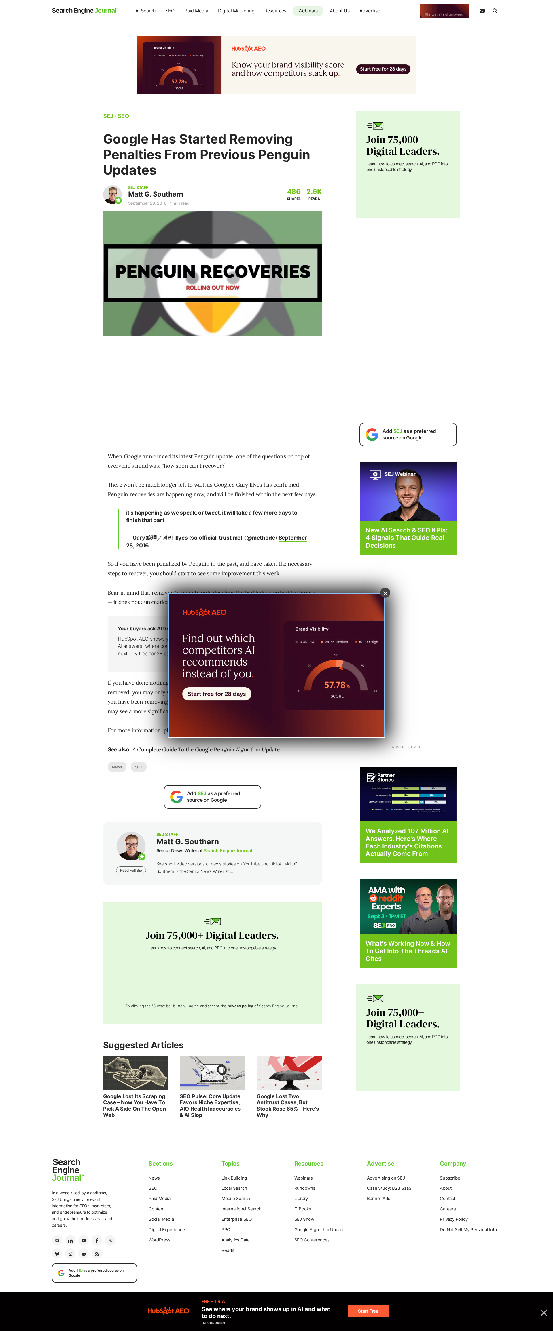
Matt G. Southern (155, 194)
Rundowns (304, 1188)
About (446, 1188)
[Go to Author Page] (112, 194)
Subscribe (450, 1178)
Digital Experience (167, 1229)
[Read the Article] (135, 1073)
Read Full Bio (131, 870)
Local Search (234, 1188)
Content (157, 1209)
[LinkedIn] (70, 1240)
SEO (170, 11)
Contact (447, 1198)
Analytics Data (235, 1240)
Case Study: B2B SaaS (389, 1188)
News (117, 767)
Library (301, 1198)
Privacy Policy (453, 1219)
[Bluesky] (57, 1253)
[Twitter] (110, 1240)
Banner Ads (378, 1198)
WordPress (160, 1240)
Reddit (227, 1250)
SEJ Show (304, 1219)
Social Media (161, 1219)
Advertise (369, 11)
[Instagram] (70, 1253)
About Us (340, 11)
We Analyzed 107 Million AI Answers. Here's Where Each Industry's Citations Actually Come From (406, 842)
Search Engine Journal (228, 850)
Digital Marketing (236, 11)
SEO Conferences (312, 1240)
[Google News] (57, 1240)
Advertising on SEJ (386, 1178)
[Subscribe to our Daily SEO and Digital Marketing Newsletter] (482, 11)
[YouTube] (83, 1240)
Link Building (234, 1178)
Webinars (308, 11)
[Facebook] (97, 1240)
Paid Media (196, 11)
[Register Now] (408, 491)
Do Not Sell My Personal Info (468, 1229)
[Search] (494, 11)
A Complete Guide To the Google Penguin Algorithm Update (206, 749)
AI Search (145, 11)
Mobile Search (235, 1198)
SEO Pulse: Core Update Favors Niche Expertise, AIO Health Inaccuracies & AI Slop (210, 1105)
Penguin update (213, 456)
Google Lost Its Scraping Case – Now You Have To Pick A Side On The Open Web (134, 1105)
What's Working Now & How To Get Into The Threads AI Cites (407, 951)
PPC (225, 1229)
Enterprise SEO (236, 1219)
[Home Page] (85, 11)
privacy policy (240, 1006)
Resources (275, 11)
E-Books (302, 1209)
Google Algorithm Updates (320, 1229)
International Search (241, 1209)
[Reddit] (83, 1253)
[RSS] (97, 1253)
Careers (448, 1209)
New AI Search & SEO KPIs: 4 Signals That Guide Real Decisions (406, 537)
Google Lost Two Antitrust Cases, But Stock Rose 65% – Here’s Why (288, 1105)
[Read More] (408, 793)
